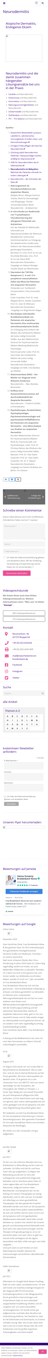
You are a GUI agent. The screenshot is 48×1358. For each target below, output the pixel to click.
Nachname (8, 783)
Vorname (7, 772)
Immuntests (13, 101)
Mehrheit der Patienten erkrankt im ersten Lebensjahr (26, 172)
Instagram (17, 671)
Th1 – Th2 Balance (16, 118)
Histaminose (13, 97)
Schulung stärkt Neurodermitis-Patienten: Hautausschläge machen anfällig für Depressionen (26, 155)
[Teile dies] (12, 479)
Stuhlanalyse (14, 115)
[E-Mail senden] (6, 479)
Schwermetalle (14, 111)
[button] (4, 3)
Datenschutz (18, 1355)
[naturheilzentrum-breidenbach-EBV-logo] (38, 3)
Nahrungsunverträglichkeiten (21, 105)
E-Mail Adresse (11, 760)
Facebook (17, 664)
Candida (12, 94)
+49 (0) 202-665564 (22, 642)
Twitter (15, 677)
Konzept (8, 605)
